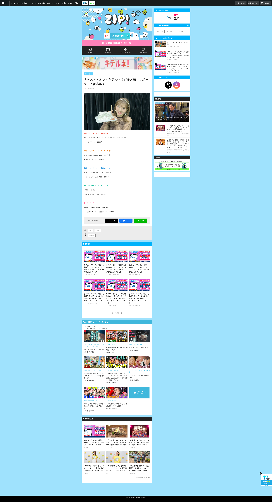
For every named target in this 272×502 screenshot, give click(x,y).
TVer (168, 17)
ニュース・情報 (22, 3)
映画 (44, 3)
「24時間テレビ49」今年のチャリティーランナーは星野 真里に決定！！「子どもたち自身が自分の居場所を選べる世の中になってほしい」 (116, 468)
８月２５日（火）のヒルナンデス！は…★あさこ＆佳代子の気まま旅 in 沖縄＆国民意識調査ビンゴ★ (116, 442)
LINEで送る (140, 220)
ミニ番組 (63, 3)
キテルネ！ (88, 74)
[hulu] (92, 3)
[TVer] (85, 3)
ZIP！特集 (160, 31)
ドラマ (13, 3)
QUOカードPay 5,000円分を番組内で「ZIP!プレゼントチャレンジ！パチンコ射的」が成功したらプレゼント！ (94, 442)
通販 (76, 3)
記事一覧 (108, 52)
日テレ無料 (176, 17)
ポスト (113, 220)
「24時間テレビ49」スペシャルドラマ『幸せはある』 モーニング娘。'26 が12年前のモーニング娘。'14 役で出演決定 (139, 442)
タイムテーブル (126, 52)
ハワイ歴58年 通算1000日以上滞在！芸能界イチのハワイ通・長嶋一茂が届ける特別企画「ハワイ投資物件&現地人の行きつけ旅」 (139, 468)
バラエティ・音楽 (35, 3)
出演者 (90, 52)
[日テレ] (5, 3)
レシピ (98, 230)
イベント (71, 3)
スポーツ (50, 3)
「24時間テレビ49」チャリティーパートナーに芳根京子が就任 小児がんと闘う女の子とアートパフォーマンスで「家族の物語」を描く (94, 468)
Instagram (176, 85)
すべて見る (116, 313)
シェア (127, 220)
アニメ (56, 3)
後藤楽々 (91, 235)
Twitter (168, 85)
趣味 (90, 230)
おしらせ (180, 31)
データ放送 (143, 52)
